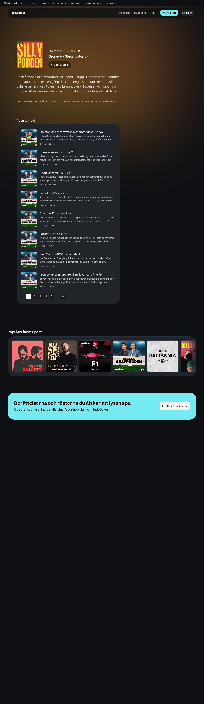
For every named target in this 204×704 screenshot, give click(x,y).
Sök (153, 12)
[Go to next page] (69, 296)
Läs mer (112, 3)
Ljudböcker (141, 12)
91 (63, 296)
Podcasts (124, 12)
